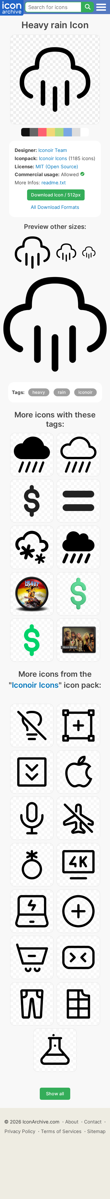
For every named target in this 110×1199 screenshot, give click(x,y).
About (71, 1122)
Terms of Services (61, 1131)
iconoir (85, 392)
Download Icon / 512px (56, 195)
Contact (93, 1122)
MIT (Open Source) (57, 166)
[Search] (87, 7)
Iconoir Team (52, 150)
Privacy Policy (20, 1131)
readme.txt (53, 182)
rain (62, 392)
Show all (55, 1093)
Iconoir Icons (53, 158)
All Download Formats (55, 207)
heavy (38, 392)
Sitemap (96, 1131)
